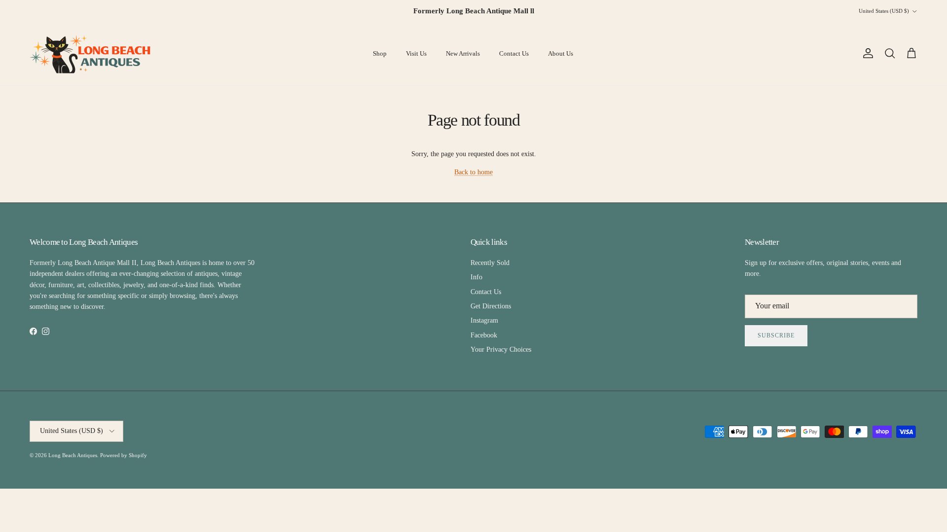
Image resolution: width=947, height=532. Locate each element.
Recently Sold (490, 262)
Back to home (473, 172)
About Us (560, 53)
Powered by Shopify (123, 455)
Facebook (484, 335)
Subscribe (776, 335)
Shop (380, 53)
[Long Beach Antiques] (91, 53)
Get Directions (491, 306)
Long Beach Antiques (72, 455)
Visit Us (416, 53)
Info (476, 277)
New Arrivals (463, 53)
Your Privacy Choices (501, 349)
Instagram (484, 320)
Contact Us (514, 53)
